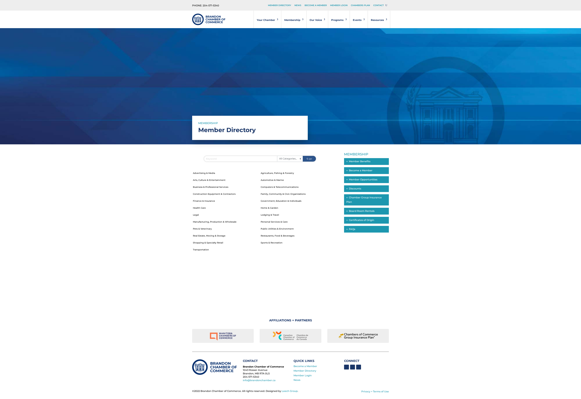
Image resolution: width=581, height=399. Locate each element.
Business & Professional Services (210, 187)
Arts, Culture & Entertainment (209, 180)
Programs (337, 20)
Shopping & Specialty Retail (208, 242)
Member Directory (279, 5)
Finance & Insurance (204, 201)
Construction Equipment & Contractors (214, 194)
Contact (378, 5)
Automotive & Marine (272, 180)
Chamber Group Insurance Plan (364, 199)
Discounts (355, 188)
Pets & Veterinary (202, 228)
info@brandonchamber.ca (259, 380)
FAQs (352, 229)
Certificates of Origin (361, 220)
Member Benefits (359, 161)
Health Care (199, 208)
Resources (377, 20)
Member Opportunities (363, 179)
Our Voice (316, 20)
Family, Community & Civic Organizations (283, 194)
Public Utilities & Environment (277, 228)
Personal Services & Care (274, 221)
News (297, 5)
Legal (196, 214)
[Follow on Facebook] (346, 367)
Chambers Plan (360, 5)
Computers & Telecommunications (280, 187)
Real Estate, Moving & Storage (209, 235)
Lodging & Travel (270, 214)
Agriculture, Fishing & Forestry (277, 173)
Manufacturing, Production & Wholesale (214, 221)
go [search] (310, 158)
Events (357, 20)
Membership (292, 20)
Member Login (339, 5)
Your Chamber (266, 20)
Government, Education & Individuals (281, 201)
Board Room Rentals (361, 211)
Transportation (201, 249)
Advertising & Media (204, 173)
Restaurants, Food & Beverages (277, 235)
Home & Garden (269, 208)
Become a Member (316, 5)
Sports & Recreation (271, 242)
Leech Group (290, 391)
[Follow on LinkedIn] (352, 367)
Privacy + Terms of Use (375, 391)
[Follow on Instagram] (358, 367)
